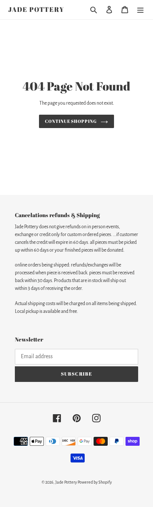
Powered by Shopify (95, 482)
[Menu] (140, 10)
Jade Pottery (36, 10)
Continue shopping (71, 121)
